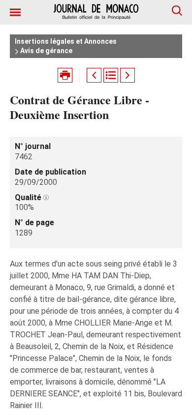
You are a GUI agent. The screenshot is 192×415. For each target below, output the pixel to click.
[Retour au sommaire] (110, 75)
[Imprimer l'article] (65, 75)
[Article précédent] (94, 75)
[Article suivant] (127, 75)
